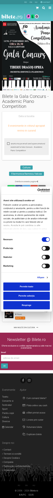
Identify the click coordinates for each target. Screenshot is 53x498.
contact (46, 2)
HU (36, 2)
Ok (4, 366)
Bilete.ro (34, 490)
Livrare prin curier (34, 420)
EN (31, 2)
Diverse (6, 421)
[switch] (46, 248)
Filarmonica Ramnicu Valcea (26, 173)
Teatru (5, 397)
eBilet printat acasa (35, 412)
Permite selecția (26, 296)
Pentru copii (8, 413)
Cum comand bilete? (36, 398)
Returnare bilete (34, 427)
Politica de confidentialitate (16, 466)
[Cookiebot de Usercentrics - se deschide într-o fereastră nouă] (38, 190)
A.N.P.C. (23, 495)
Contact (7, 449)
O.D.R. (31, 495)
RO (25, 2)
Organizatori (9, 470)
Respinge (26, 305)
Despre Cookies (11, 458)
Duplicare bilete (34, 434)
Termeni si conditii (12, 454)
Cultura (26, 167)
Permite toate (26, 286)
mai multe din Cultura (24, 327)
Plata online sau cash (36, 405)
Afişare (40, 277)
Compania (8, 462)
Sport (5, 409)
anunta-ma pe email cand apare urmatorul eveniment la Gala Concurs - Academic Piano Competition (27, 147)
